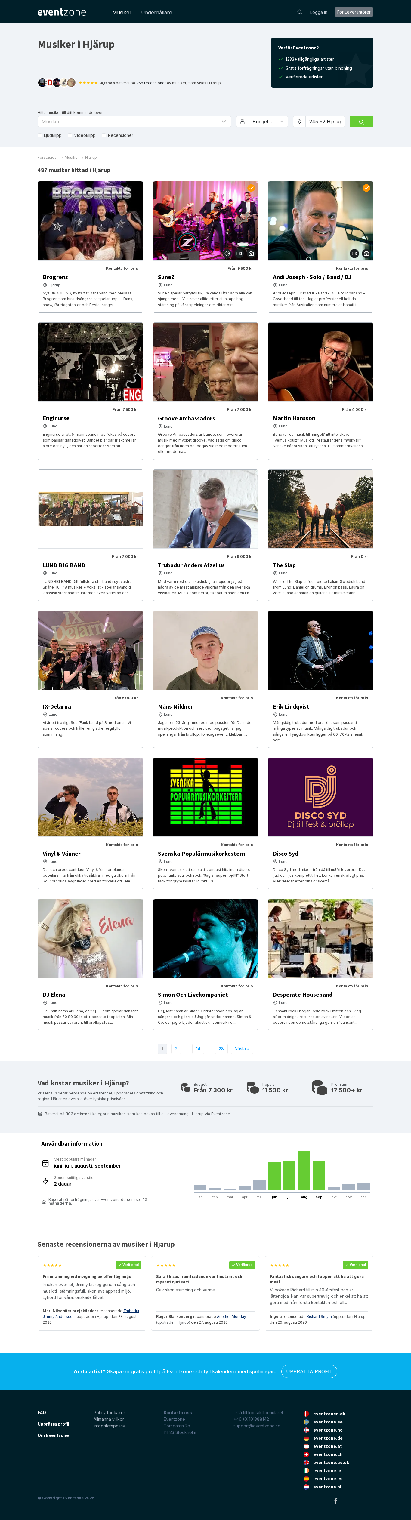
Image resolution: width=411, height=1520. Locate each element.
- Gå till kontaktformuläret (258, 1412)
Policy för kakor (109, 1412)
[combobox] (325, 121)
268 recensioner (151, 83)
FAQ (42, 1412)
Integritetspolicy (109, 1425)
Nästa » (242, 1048)
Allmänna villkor (109, 1419)
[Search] (300, 11)
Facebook (335, 1501)
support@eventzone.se (256, 1425)
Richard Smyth (319, 1316)
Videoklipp (85, 135)
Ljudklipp (53, 135)
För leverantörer (354, 11)
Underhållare (156, 12)
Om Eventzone (53, 1435)
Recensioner (120, 135)
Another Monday (231, 1316)
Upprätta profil (309, 1371)
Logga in (318, 12)
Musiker (121, 12)
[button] (134, 121)
